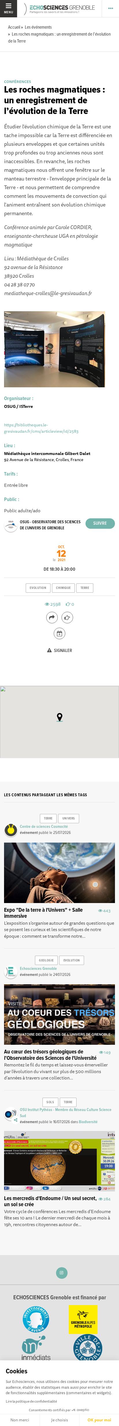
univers (68, 819)
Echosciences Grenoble (38, 968)
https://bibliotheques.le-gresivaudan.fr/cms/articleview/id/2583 (41, 427)
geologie (46, 961)
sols (50, 1102)
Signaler (62, 651)
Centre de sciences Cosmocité (44, 826)
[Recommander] (67, 617)
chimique (63, 588)
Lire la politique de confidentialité (31, 1401)
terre (85, 588)
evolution (38, 588)
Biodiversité (88, 1122)
